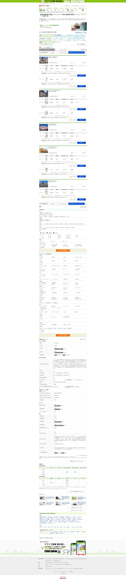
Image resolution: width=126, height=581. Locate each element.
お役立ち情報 (40, 568)
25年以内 (76, 223)
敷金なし (46, 216)
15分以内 (67, 227)
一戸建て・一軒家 (42, 519)
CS (41, 313)
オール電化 (77, 306)
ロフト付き (79, 516)
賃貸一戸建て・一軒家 (55, 562)
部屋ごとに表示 (63, 49)
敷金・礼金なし (49, 516)
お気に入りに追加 (63, 52)
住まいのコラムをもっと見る (77, 510)
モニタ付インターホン (56, 265)
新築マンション (48, 564)
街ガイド (67, 568)
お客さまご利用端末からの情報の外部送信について (59, 558)
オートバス (66, 269)
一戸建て (65, 241)
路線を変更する (42, 38)
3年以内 (51, 223)
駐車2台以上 (66, 292)
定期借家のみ (56, 302)
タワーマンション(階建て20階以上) (43, 308)
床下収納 (77, 279)
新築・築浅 (55, 516)
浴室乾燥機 (77, 269)
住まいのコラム (71, 568)
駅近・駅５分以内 (62, 516)
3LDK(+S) (42, 237)
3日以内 (59, 328)
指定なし (42, 223)
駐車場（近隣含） (55, 244)
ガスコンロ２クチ (80, 519)
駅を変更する (49, 38)
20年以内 (71, 223)
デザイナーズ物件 (43, 306)
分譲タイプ (54, 306)
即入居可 (54, 297)
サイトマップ (68, 571)
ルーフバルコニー (78, 287)
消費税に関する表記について (58, 560)
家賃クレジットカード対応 (44, 520)
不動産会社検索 (59, 568)
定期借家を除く (48, 302)
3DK (77, 236)
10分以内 (62, 227)
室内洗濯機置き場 (78, 244)
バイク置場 (74, 519)
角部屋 (77, 260)
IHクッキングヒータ (67, 274)
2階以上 (65, 244)
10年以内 (61, 223)
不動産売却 (47, 566)
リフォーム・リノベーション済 (59, 520)
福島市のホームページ (83, 339)
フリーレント (55, 316)
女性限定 (77, 297)
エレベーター (43, 287)
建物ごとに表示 (47, 49)
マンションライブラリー (53, 568)
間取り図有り (43, 324)
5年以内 (56, 223)
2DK (50, 236)
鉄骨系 (54, 257)
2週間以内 (69, 328)
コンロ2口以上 (43, 275)
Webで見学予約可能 (43, 516)
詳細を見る (81, 75)
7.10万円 (67, 484)
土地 (65, 531)
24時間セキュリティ (79, 265)
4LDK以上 (69, 237)
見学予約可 (42, 247)
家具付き (77, 284)
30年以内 (81, 223)
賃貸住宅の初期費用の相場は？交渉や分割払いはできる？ (49, 498)
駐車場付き (68, 516)
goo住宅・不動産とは (48, 558)
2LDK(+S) (60, 236)
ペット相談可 (66, 246)
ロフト (77, 282)
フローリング (66, 282)
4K (50, 237)
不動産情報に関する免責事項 (82, 558)
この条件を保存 (82, 44)
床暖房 (54, 284)
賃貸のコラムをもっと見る (77, 507)
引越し (48, 568)
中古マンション (52, 564)
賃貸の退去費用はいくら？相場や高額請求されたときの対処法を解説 (82, 498)
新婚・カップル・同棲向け (62, 521)
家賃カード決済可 (66, 216)
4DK (59, 237)
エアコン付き (43, 246)
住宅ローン (70, 564)
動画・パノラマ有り (67, 324)
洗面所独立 (54, 246)
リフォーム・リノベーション (57, 307)
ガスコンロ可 (78, 274)
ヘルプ (60, 571)
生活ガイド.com (85, 455)
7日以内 (64, 328)
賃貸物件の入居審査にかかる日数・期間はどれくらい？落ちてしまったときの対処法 (66, 498)
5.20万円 (51, 482)
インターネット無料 (79, 246)
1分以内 (47, 227)
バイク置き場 (78, 292)
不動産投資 (67, 564)
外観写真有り (55, 324)
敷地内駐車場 (55, 292)
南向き (42, 262)
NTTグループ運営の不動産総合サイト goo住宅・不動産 (47, 3)
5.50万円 (67, 480)
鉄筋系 (42, 257)
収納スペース (66, 279)
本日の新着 (49, 328)
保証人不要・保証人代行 (43, 521)
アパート (42, 241)
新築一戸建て (55, 531)
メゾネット (66, 284)
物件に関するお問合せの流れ (70, 558)
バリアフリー (66, 306)
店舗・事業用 (72, 531)
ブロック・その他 (78, 257)
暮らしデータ (64, 568)
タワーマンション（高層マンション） (72, 520)
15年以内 (66, 223)
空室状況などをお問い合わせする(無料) (77, 52)
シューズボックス (55, 279)
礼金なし (41, 216)
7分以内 (57, 227)
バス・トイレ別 (43, 244)
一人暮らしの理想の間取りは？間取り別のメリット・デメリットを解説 (49, 503)
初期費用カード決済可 (58, 216)
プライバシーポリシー (56, 571)
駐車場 (64, 519)
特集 (46, 568)
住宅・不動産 (83, 531)
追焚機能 (54, 269)
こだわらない (43, 328)
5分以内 (52, 227)
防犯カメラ (66, 265)
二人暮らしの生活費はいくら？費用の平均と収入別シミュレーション (66, 503)
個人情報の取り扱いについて (49, 560)
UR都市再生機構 (66, 316)
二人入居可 (66, 297)
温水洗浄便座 (43, 270)
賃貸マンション (60, 562)
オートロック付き (43, 265)
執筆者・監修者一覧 (76, 568)
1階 (41, 260)
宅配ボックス (55, 287)
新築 (47, 223)
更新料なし (51, 216)
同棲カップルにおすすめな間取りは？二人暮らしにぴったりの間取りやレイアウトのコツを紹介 (82, 503)
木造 (65, 257)
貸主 (41, 316)
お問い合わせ (63, 571)
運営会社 (71, 571)
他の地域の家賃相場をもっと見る (77, 491)
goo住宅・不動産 (40, 558)
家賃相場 (67, 562)
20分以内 (72, 227)
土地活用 (50, 566)
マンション (54, 241)
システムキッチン (43, 274)
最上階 (65, 260)
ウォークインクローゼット (45, 279)
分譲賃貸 (48, 519)
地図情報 (81, 568)
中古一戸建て (61, 531)
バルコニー (66, 287)
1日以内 (55, 328)
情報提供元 (76, 558)
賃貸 (68, 531)
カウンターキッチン (56, 274)
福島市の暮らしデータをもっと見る (77, 461)
